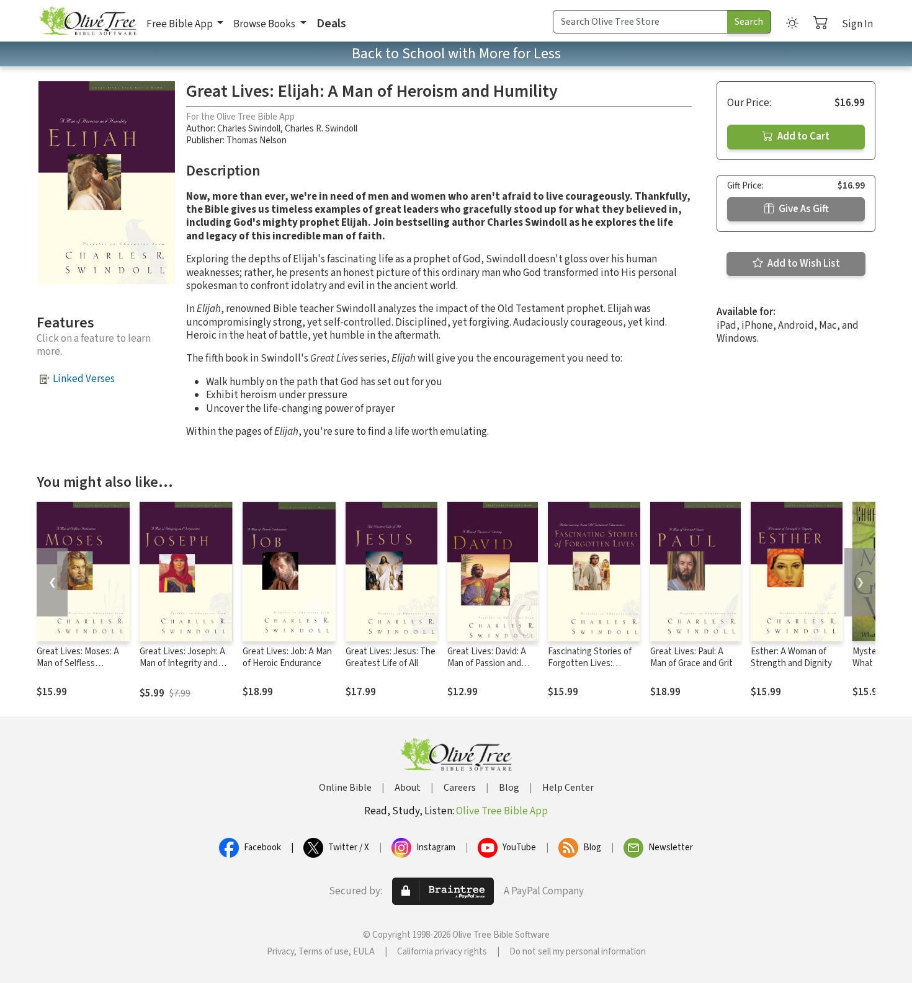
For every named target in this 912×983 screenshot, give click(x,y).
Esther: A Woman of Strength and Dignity (791, 657)
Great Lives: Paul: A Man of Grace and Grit (691, 657)
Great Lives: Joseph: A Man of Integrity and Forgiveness (182, 663)
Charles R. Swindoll (321, 128)
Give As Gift (803, 209)
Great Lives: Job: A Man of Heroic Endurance (287, 657)
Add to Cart (802, 136)
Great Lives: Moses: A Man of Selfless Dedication (78, 663)
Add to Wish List (803, 263)
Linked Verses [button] (84, 378)
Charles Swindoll (248, 128)
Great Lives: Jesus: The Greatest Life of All (391, 657)
